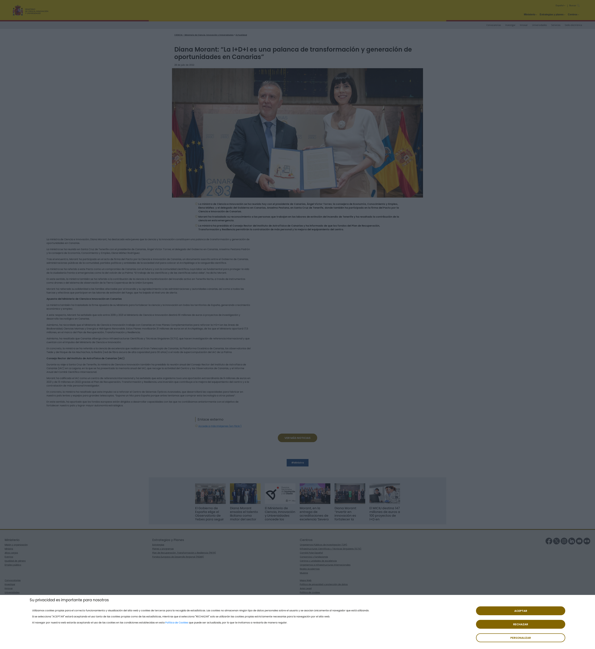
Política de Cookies (176, 622)
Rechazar (520, 624)
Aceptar (520, 611)
